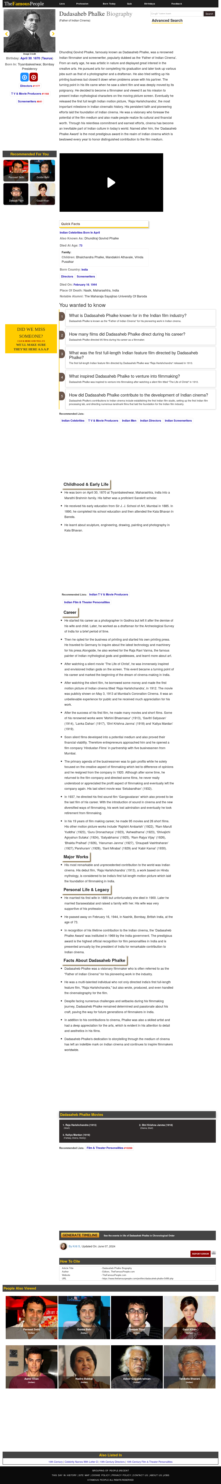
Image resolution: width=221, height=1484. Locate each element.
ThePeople (24, 3)
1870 (36, 58)
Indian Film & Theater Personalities (87, 602)
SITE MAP (85, 1475)
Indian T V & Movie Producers (108, 594)
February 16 (81, 284)
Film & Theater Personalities (105, 1148)
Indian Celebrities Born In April (80, 232)
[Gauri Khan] (43, 193)
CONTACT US (141, 1475)
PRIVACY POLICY (122, 1475)
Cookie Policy (101, 1475)
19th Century (56, 1461)
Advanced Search (167, 20)
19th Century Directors (112, 1461)
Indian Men (129, 420)
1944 (94, 284)
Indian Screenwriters (178, 420)
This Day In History (65, 1475)
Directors (26, 86)
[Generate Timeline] (80, 1235)
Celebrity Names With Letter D (81, 1461)
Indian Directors (150, 420)
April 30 (26, 58)
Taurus (47, 58)
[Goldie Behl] (43, 170)
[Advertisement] (122, 37)
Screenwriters (27, 101)
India (84, 269)
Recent (124, 1470)
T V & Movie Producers (26, 93)
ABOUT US (156, 1475)
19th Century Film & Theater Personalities (149, 1461)
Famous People (99, 1479)
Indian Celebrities (73, 420)
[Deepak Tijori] (16, 193)
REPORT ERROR (200, 1253)
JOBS (166, 1475)
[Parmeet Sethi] (16, 170)
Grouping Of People (105, 1470)
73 (80, 245)
